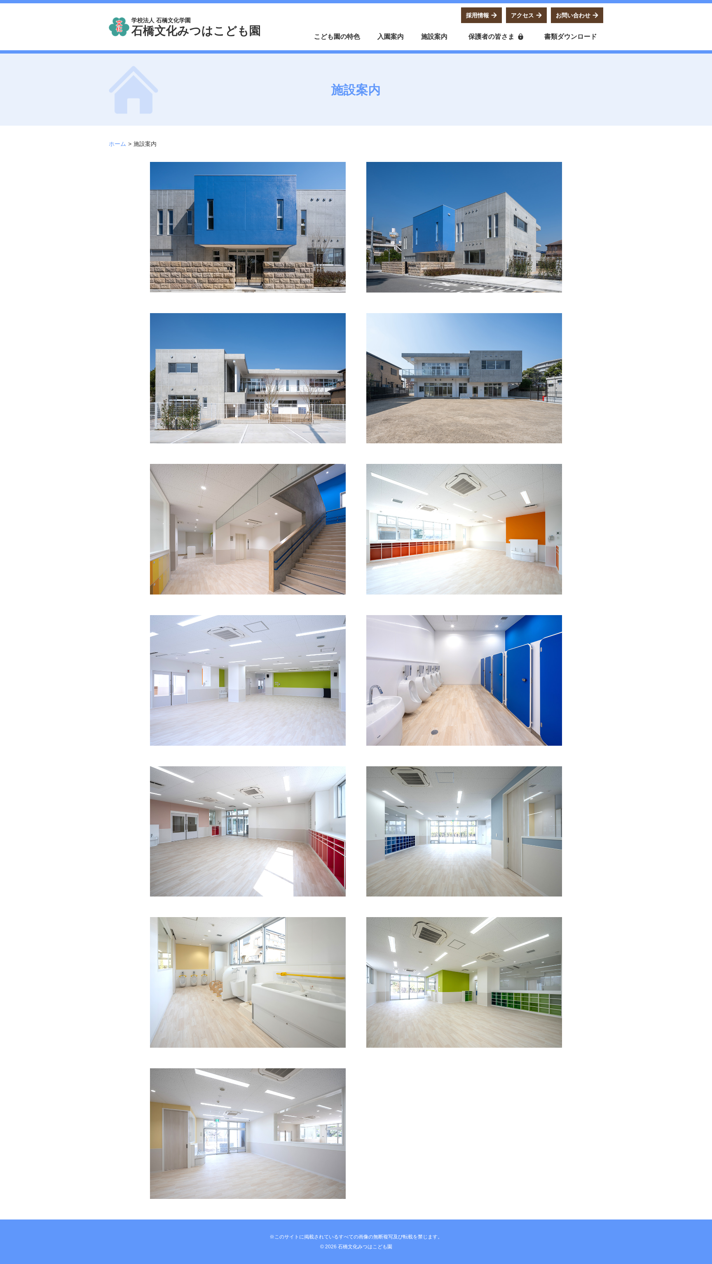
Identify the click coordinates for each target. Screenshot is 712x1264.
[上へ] (590, 1245)
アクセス (522, 15)
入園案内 (390, 36)
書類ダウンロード (570, 36)
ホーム (117, 143)
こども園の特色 (337, 36)
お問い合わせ (573, 15)
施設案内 (434, 36)
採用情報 (477, 15)
